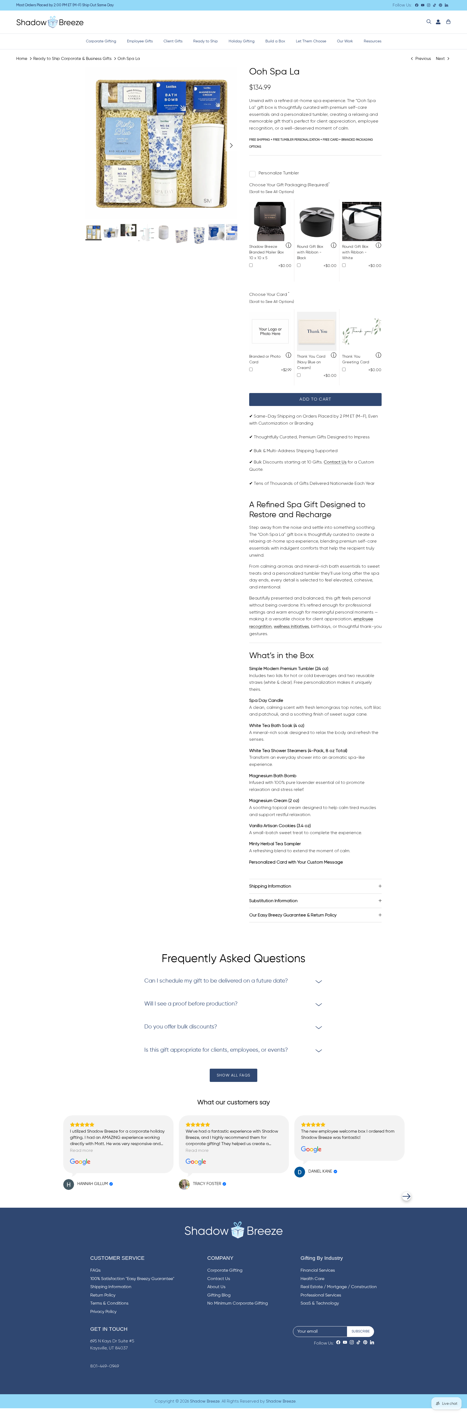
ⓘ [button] (288, 246)
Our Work (345, 41)
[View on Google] (80, 1162)
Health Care (312, 1279)
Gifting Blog (219, 1295)
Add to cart (315, 399)
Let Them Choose (311, 41)
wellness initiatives (291, 627)
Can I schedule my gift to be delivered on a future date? (216, 981)
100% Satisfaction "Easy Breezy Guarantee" (132, 1279)
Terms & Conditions (109, 1303)
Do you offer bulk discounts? (180, 1027)
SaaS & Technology (320, 1303)
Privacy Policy (103, 1312)
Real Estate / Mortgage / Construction (339, 1287)
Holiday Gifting (242, 41)
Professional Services (321, 1295)
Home (21, 58)
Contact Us (335, 462)
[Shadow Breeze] (50, 22)
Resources (372, 41)
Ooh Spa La (129, 58)
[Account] (437, 22)
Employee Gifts (140, 41)
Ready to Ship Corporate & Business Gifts (72, 58)
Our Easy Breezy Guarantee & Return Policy (292, 915)
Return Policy (102, 1295)
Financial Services (318, 1270)
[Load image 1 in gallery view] (161, 143)
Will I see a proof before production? (191, 1004)
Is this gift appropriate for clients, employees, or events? (216, 1050)
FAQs (95, 1270)
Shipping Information (270, 886)
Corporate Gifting (101, 41)
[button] (60, 1196)
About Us (216, 1287)
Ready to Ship (205, 41)
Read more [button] (81, 1150)
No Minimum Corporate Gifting (237, 1303)
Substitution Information (273, 900)
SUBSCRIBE (361, 1331)
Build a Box (275, 41)
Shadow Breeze (205, 1401)
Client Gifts (173, 41)
